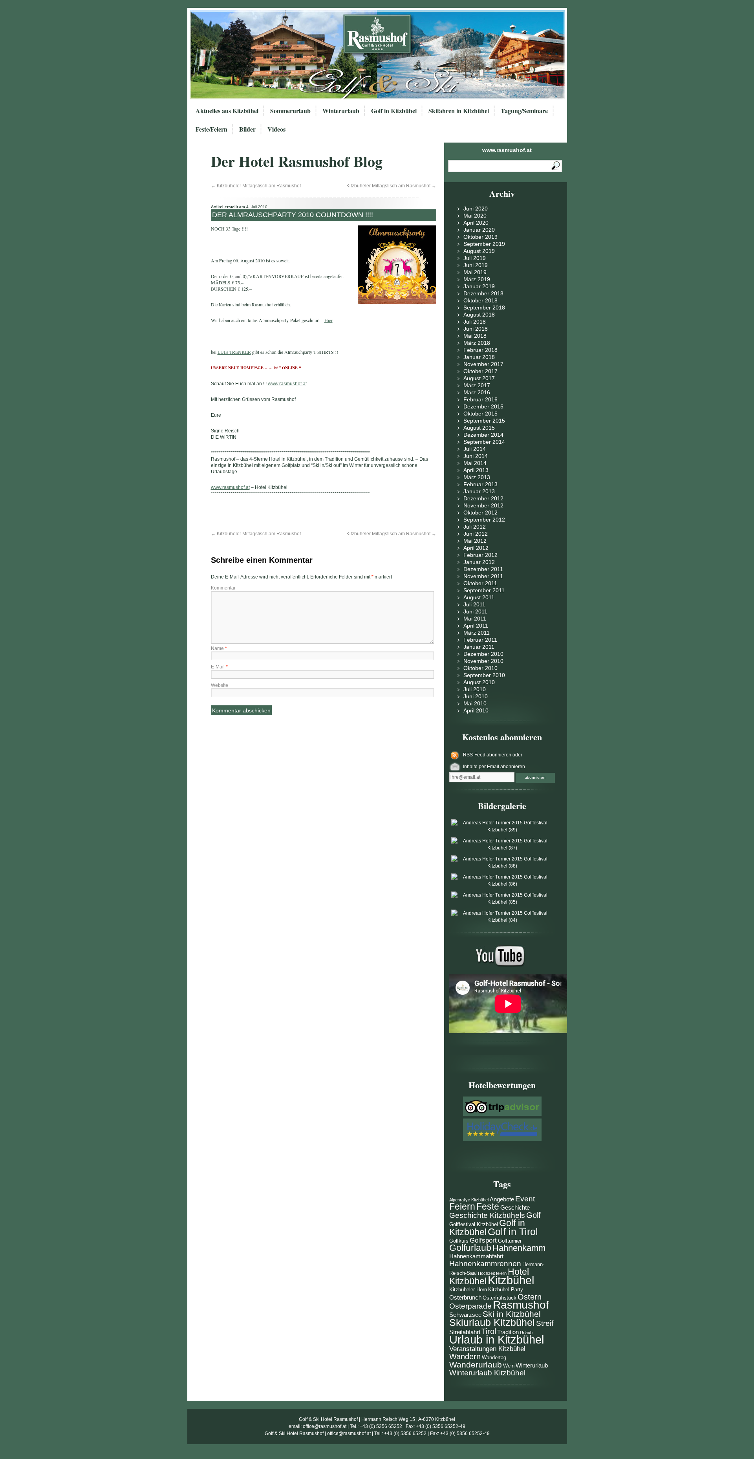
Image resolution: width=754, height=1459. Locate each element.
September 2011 (484, 590)
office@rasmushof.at (324, 1426)
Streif (544, 1323)
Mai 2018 (475, 336)
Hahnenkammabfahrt (476, 1256)
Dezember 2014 (483, 435)
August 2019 (479, 251)
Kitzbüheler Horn (468, 1289)
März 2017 (476, 385)
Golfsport (483, 1240)
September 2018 (484, 307)
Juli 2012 (474, 527)
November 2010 (483, 661)
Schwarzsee (465, 1314)
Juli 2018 (474, 322)
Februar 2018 (480, 350)
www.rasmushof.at (507, 150)
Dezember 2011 (483, 569)
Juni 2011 (475, 611)
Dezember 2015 (483, 406)
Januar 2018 (479, 357)
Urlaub (526, 1332)
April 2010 (476, 710)
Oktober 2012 (480, 512)
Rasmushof (521, 1305)
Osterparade (470, 1306)
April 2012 (476, 548)
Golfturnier (510, 1241)
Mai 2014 (475, 463)
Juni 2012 (475, 534)
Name (219, 648)
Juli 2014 (474, 449)
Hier (328, 320)
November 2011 (483, 576)
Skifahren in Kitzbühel (458, 110)
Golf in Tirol (513, 1231)
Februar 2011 (480, 640)
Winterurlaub (340, 110)
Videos (276, 129)
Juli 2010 (474, 689)
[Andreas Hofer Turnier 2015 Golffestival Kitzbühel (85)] (502, 902)
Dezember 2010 (483, 654)
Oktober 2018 (480, 300)
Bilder (247, 129)
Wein (508, 1366)
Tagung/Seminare (524, 110)
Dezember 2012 (483, 498)
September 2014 (484, 442)
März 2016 (476, 392)
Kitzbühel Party (505, 1289)
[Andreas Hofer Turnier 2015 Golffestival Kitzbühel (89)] (502, 830)
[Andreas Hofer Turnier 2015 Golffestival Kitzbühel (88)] (502, 866)
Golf (533, 1215)
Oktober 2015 (480, 413)
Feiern (462, 1207)
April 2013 (476, 470)
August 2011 (478, 597)
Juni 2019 (475, 265)
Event (525, 1199)
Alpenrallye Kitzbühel (469, 1199)
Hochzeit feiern (492, 1273)
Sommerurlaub (290, 110)
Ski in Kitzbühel (512, 1313)
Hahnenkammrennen (485, 1263)
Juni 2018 (475, 329)
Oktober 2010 (480, 668)
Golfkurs (459, 1241)
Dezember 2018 (483, 293)
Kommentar (223, 588)
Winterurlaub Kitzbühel (487, 1373)
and (238, 276)
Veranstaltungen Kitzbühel (487, 1349)
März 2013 (476, 477)
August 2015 (479, 428)
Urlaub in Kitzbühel (496, 1339)
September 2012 (484, 519)
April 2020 (476, 223)
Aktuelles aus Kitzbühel (227, 110)
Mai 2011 (474, 618)
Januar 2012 (479, 562)
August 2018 (479, 314)
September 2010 (484, 675)
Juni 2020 (475, 208)
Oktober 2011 (480, 583)
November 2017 (483, 364)
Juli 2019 (474, 258)
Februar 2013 (480, 484)
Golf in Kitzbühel (394, 110)
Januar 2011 (478, 647)
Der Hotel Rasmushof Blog (296, 161)
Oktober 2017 (480, 371)
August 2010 (479, 682)
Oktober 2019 (480, 237)
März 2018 (476, 343)
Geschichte (515, 1207)
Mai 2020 (475, 215)
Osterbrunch (465, 1297)
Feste (487, 1207)
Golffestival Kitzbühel (473, 1224)
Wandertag (494, 1357)
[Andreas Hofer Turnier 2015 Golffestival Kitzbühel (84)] (502, 920)
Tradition (508, 1332)
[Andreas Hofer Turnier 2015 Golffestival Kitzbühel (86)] (502, 884)
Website (219, 685)
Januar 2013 (479, 491)
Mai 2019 (475, 272)
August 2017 (479, 378)
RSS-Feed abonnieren (487, 755)
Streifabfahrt (464, 1332)
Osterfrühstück (499, 1298)
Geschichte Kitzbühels (487, 1215)
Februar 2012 (480, 555)
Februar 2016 (480, 399)
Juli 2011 (474, 604)
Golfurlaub (470, 1248)
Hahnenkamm (518, 1248)
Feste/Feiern (211, 129)
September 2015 (484, 420)
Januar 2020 (479, 230)
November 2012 (483, 505)
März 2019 (476, 279)
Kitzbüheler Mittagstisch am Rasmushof (256, 186)
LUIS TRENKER (234, 352)
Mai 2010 (475, 703)
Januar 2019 (479, 286)
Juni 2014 (475, 456)
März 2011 (476, 633)
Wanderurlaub (475, 1364)
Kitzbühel (511, 1280)
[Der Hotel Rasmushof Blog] (379, 54)
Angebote (502, 1199)
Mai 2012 (475, 541)
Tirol (488, 1331)
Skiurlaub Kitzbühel (492, 1322)
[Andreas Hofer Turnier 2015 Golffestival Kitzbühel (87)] (502, 848)
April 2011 (475, 625)
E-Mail (219, 667)
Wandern (465, 1356)
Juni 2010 (475, 696)
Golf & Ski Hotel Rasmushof (328, 1419)
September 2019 (484, 244)
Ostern (530, 1296)
